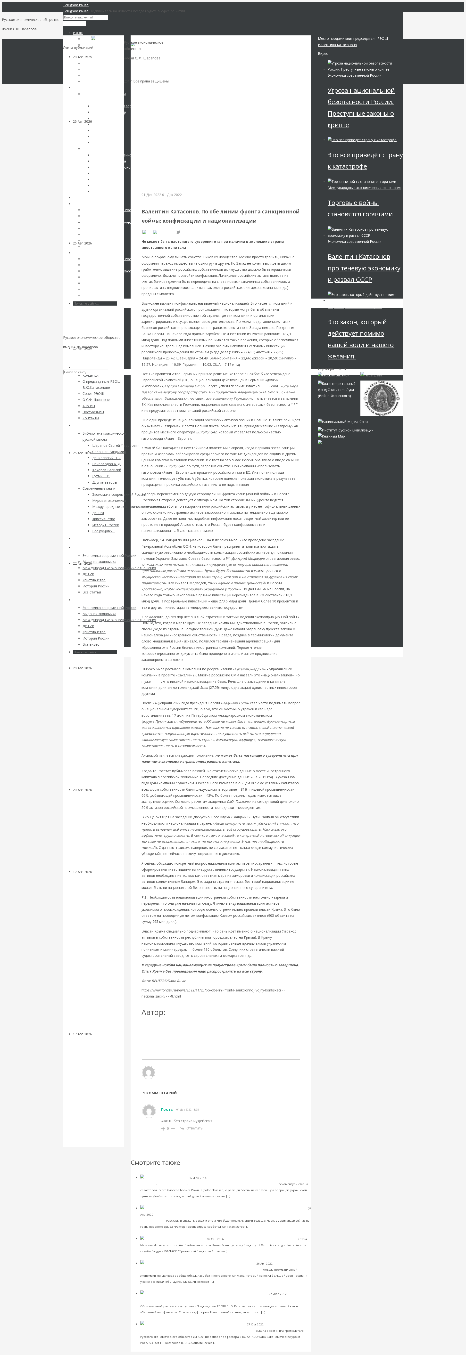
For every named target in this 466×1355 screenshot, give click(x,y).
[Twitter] (178, 232)
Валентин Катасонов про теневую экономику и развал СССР (364, 268)
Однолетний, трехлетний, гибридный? (266, 1238)
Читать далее (241, 1195)
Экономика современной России (168, 200)
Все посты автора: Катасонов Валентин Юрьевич (185, 1028)
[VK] (146, 232)
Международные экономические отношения (364, 187)
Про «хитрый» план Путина (255, 1183)
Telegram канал (76, 5)
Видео (323, 53)
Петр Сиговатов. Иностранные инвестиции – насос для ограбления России (232, 1300)
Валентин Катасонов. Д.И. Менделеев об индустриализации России (206, 1269)
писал (156, 681)
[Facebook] (163, 232)
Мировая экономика (172, 1184)
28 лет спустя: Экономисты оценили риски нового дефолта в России (97, 834)
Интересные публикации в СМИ (210, 1184)
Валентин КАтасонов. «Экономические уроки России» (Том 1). (203, 1330)
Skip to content (75, 356)
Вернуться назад (144, 38)
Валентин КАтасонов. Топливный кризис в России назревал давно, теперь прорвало (98, 403)
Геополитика (163, 1214)
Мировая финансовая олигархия (355, 306)
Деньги (98, 668)
